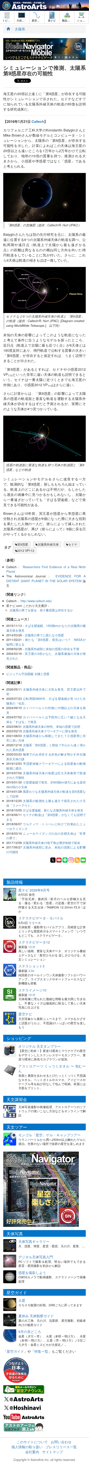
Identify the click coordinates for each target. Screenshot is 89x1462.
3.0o (31, 970)
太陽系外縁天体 (48, 544)
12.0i (31, 947)
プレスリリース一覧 (61, 1446)
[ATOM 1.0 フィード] (77, 859)
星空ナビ (25, 1014)
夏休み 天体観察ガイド (36, 1315)
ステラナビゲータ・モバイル (40, 918)
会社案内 (32, 1451)
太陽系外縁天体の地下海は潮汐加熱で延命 (51, 842)
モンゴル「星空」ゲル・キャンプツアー (49, 1134)
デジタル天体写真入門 (35, 1256)
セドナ (72, 544)
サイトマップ (52, 1451)
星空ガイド (15, 1351)
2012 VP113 (25, 550)
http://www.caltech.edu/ (36, 600)
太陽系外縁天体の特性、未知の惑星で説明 (51, 726)
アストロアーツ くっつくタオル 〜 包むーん (52, 1068)
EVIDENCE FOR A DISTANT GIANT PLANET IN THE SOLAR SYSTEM (46, 578)
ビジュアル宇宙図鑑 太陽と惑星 (27, 673)
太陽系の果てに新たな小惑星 (44, 635)
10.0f (31, 995)
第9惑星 (22, 544)
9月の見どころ (29, 1331)
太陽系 (20, 28)
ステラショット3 (31, 966)
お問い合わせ (61, 1441)
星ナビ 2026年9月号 (34, 890)
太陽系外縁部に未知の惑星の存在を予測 (52, 648)
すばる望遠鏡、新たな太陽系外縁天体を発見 (53, 810)
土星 (21, 1300)
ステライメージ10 (32, 990)
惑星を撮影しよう (32, 1272)
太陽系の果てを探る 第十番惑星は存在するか (41, 610)
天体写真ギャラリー (33, 1241)
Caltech (38, 121)
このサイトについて (32, 1441)
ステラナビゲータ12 (34, 942)
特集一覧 (41, 1351)
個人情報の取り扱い (27, 1446)
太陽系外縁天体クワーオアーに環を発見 (50, 731)
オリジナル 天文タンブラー (39, 1046)
